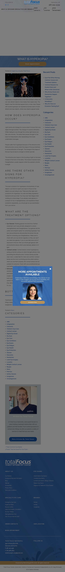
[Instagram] (5, 5)
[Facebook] (8, 5)
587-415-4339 (54, 5)
